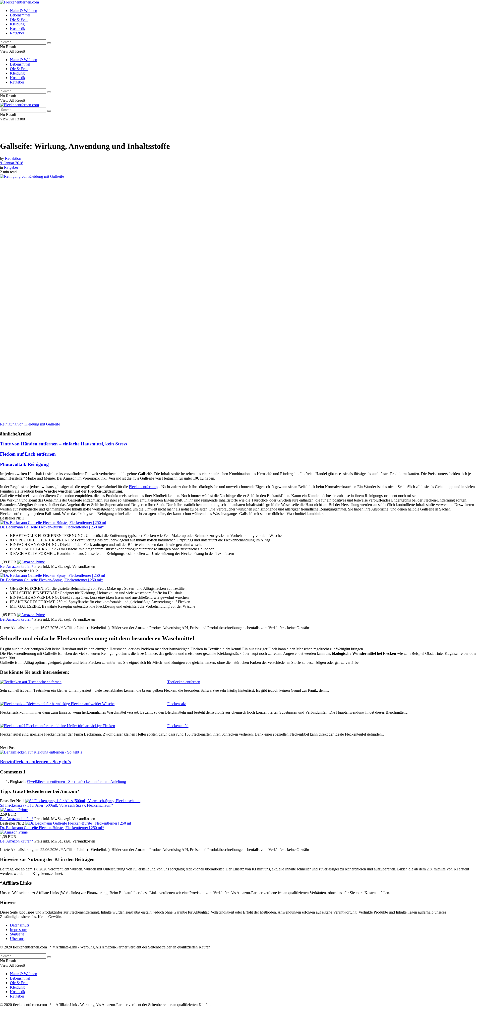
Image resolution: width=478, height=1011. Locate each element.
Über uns (17, 938)
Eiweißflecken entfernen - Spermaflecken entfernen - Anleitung (76, 781)
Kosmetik (17, 28)
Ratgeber (17, 33)
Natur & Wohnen (23, 10)
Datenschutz (19, 925)
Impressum (18, 929)
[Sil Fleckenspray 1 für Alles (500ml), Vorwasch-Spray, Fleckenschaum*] (82, 801)
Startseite (17, 934)
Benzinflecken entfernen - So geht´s (35, 761)
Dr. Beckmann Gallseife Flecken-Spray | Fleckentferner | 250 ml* (51, 580)
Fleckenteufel (177, 726)
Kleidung (17, 24)
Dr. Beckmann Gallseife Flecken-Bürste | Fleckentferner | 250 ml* (52, 527)
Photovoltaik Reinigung (24, 464)
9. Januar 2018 (11, 163)
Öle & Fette (19, 19)
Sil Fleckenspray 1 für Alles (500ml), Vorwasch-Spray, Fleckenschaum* (56, 805)
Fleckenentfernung (143, 487)
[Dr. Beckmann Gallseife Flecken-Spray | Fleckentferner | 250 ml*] (52, 575)
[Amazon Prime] (31, 562)
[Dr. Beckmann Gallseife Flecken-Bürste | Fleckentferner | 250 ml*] (53, 522)
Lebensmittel (20, 15)
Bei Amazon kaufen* (16, 566)
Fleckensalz (176, 704)
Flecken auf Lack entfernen (28, 454)
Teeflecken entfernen (183, 682)
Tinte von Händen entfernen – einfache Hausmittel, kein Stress (63, 443)
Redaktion (13, 158)
